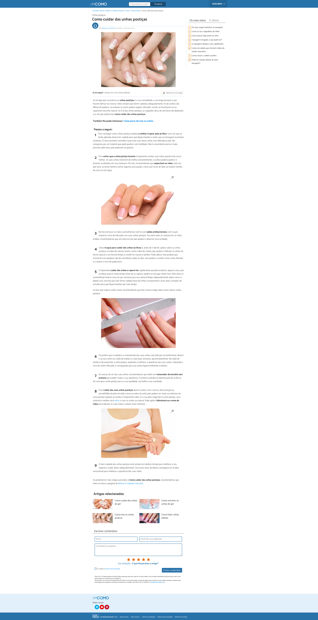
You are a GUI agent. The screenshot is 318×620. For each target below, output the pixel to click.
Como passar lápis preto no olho (205, 35)
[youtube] (102, 607)
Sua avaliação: (124, 563)
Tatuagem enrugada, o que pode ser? (207, 40)
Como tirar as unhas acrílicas (124, 516)
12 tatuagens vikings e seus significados (207, 44)
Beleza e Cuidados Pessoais (115, 10)
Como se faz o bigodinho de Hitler (206, 31)
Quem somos (124, 617)
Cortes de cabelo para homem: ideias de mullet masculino (208, 49)
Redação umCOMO (108, 28)
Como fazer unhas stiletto (170, 516)
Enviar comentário (172, 570)
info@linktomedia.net (157, 582)
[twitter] (97, 607)
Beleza (102, 10)
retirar (117, 400)
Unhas (127, 10)
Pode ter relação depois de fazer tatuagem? (205, 61)
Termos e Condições (148, 617)
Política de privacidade (165, 617)
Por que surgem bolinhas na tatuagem (207, 27)
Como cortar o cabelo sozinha (204, 55)
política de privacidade (112, 569)
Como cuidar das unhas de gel (126, 502)
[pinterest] (107, 607)
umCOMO (95, 10)
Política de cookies (181, 617)
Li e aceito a (108, 569)
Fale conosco (135, 617)
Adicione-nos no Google (174, 93)
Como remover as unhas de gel (170, 502)
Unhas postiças (136, 10)
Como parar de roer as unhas (138, 121)
